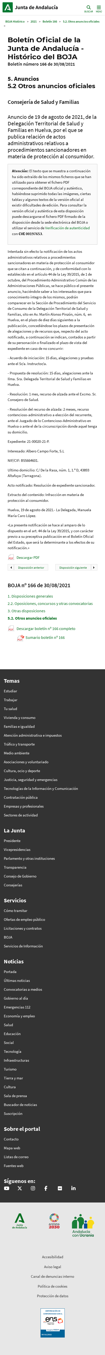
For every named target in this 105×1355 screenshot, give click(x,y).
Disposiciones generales (30, 596)
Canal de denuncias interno (52, 1276)
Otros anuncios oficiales (32, 618)
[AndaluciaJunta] (45, 1188)
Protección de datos (52, 1295)
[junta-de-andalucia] (73, 1188)
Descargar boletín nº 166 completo (46, 628)
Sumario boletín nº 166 (45, 637)
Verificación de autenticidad (67, 227)
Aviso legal (52, 1266)
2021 (34, 21)
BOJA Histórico (15, 21)
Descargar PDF (28, 557)
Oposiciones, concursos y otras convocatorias (50, 603)
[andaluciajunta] (19, 1188)
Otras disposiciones (26, 610)
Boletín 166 (50, 21)
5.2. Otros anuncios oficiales (81, 21)
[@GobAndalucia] (6, 1188)
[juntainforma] (60, 1188)
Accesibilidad (52, 1256)
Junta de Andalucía (8, 7)
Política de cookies (52, 1286)
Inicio (37, 7)
